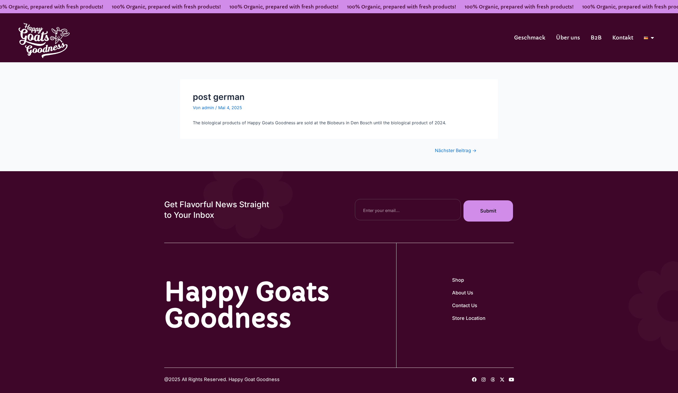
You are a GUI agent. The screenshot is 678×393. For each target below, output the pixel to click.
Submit (488, 211)
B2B (596, 37)
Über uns (568, 37)
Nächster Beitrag (455, 150)
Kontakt (622, 37)
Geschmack (529, 37)
